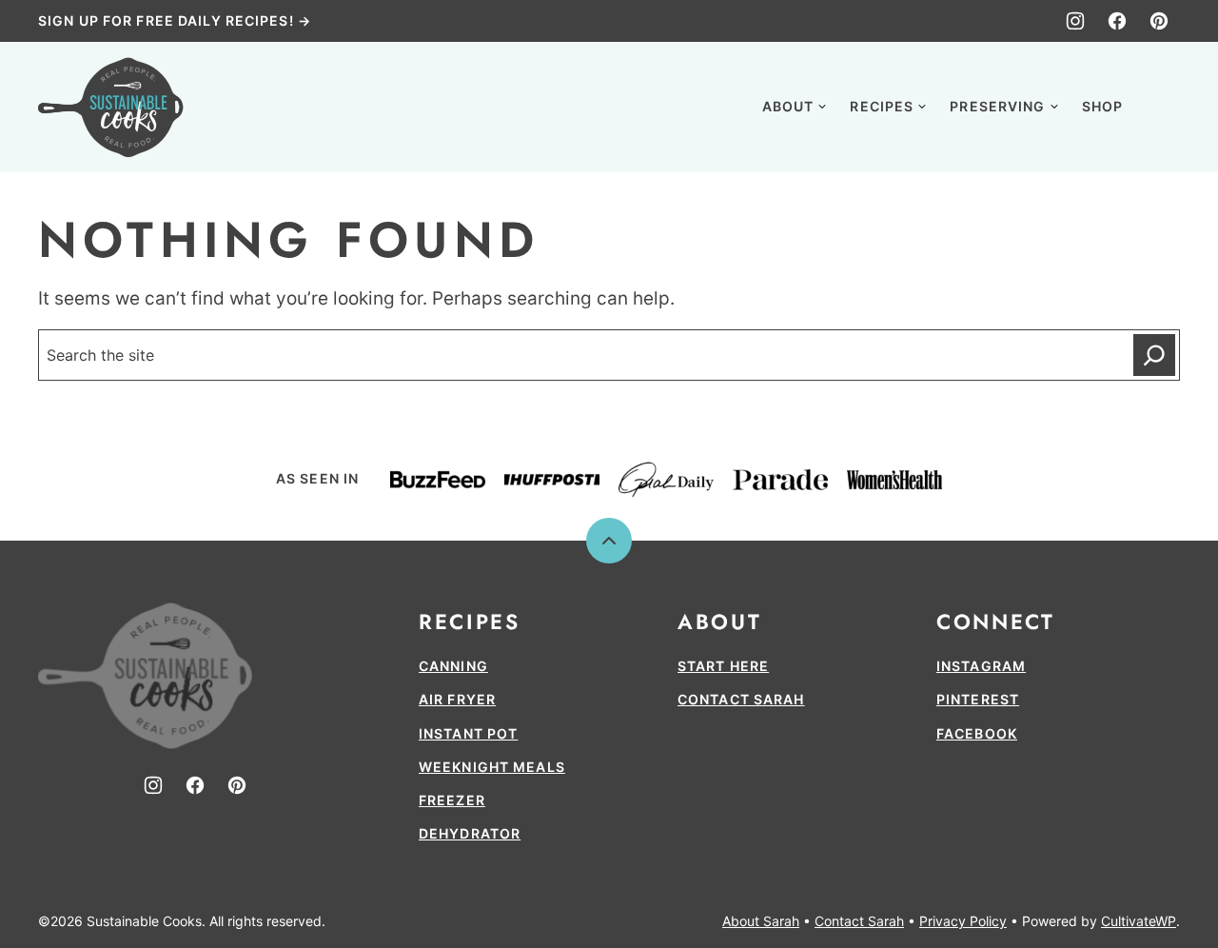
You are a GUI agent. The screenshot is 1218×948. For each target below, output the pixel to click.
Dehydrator (470, 833)
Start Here (723, 666)
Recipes (882, 106)
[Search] (1159, 105)
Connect (995, 621)
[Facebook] (1117, 21)
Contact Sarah (741, 699)
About (788, 106)
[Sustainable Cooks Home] (111, 107)
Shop (1102, 106)
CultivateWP (1138, 921)
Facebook (976, 733)
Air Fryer (457, 699)
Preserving (997, 106)
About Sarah (760, 921)
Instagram (981, 666)
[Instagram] (1075, 21)
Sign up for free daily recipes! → (174, 20)
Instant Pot (468, 733)
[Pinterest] (1159, 21)
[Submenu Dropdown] (822, 107)
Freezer (452, 800)
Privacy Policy (963, 921)
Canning (453, 666)
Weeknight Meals (492, 767)
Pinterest (977, 699)
